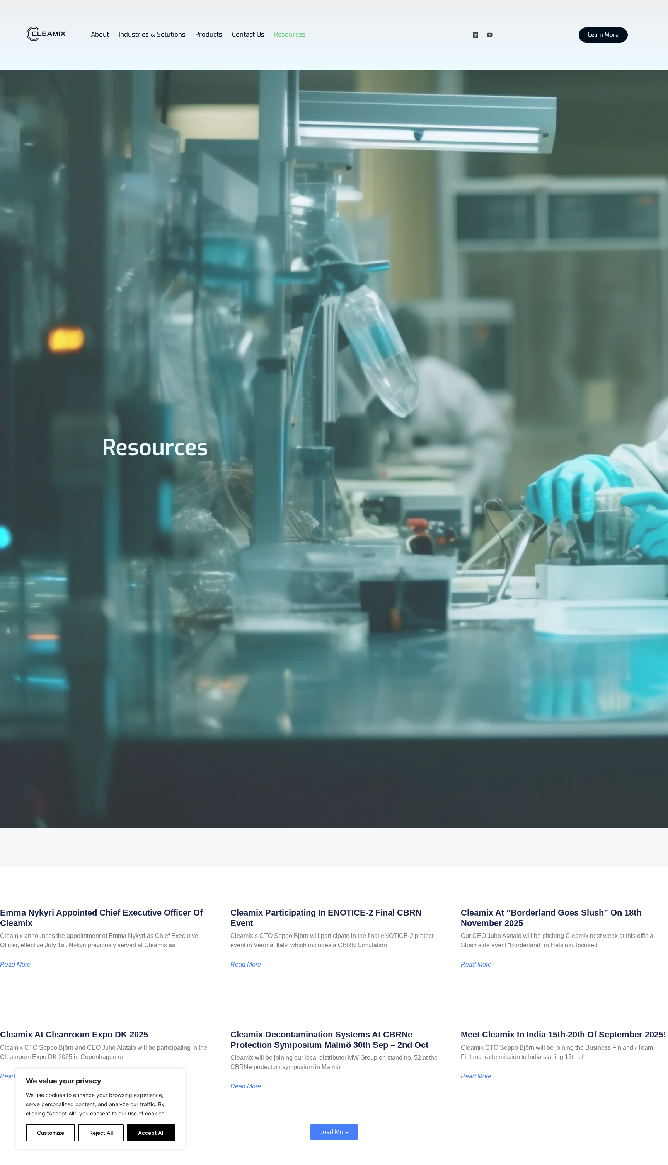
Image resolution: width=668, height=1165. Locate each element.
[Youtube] (490, 35)
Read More (15, 965)
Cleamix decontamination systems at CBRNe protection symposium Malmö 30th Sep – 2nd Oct (329, 1039)
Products (208, 34)
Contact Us (248, 34)
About (100, 34)
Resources (289, 34)
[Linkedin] (475, 35)
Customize (50, 1132)
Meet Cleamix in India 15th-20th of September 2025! (563, 1034)
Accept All (151, 1132)
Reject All (101, 1132)
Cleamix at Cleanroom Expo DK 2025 (74, 1034)
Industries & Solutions (152, 34)
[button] (334, 1132)
